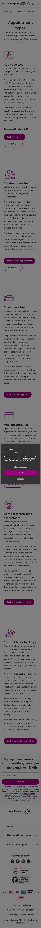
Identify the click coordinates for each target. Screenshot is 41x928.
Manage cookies (20, 467)
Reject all (20, 479)
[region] (20, 464)
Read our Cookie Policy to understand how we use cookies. (19, 460)
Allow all (20, 473)
